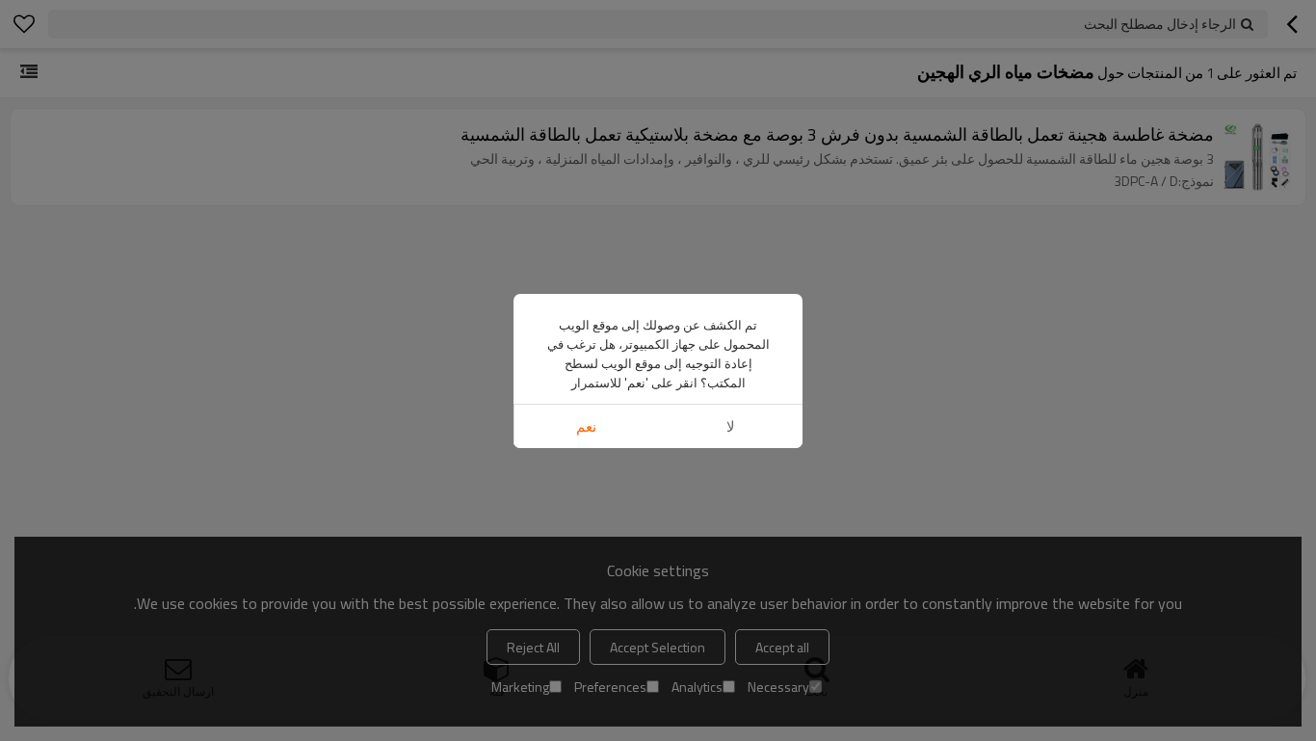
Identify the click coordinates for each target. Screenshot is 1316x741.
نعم (586, 426)
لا (730, 426)
